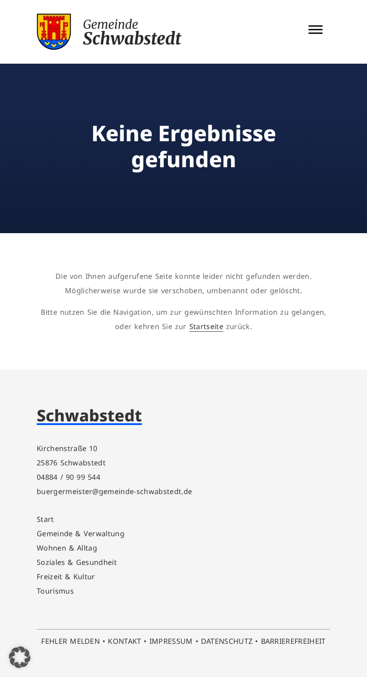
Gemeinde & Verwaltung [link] (80, 533)
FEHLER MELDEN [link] (70, 641)
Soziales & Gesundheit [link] (77, 562)
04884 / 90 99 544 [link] (68, 477)
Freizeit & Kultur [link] (66, 577)
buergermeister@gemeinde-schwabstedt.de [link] (114, 491)
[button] (19, 657)
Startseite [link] (206, 326)
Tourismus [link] (55, 591)
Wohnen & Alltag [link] (67, 548)
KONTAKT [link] (124, 641)
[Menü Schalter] (315, 29)
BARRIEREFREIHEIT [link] (293, 641)
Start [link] (45, 519)
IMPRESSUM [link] (171, 641)
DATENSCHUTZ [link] (227, 641)
